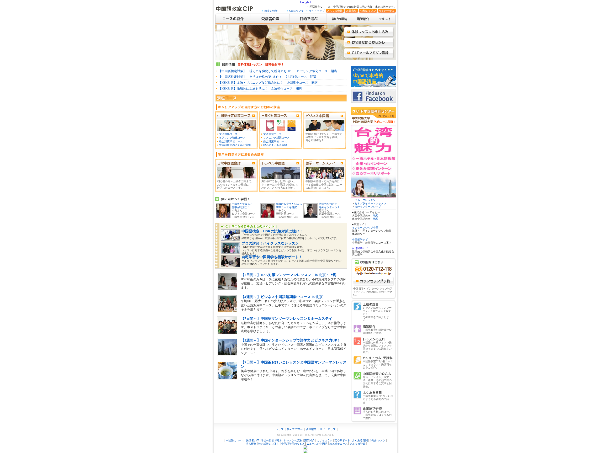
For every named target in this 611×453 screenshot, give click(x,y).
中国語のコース (235, 440)
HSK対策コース (338, 443)
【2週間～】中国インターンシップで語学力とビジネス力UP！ (291, 340)
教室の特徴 (271, 11)
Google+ (305, 2)
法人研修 (251, 443)
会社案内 (311, 429)
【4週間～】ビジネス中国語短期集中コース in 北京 (282, 297)
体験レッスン (377, 440)
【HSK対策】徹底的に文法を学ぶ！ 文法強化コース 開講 (260, 88)
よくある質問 (360, 440)
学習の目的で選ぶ (271, 440)
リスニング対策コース (276, 137)
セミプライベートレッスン (370, 203)
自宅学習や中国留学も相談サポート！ (272, 257)
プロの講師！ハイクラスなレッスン (270, 243)
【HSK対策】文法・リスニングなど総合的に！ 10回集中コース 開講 (268, 82)
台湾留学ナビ (360, 248)
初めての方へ (295, 429)
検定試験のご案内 (268, 443)
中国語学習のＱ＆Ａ (293, 443)
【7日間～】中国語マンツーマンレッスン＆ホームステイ (286, 318)
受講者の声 (252, 440)
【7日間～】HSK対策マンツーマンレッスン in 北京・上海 (289, 275)
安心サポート (342, 440)
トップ (279, 429)
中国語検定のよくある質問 (235, 145)
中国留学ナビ (360, 239)
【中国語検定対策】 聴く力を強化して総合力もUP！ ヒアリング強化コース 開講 (277, 71)
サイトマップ (317, 11)
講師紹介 (309, 440)
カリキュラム (324, 440)
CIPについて (296, 11)
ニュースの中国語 (316, 443)
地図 (375, 215)
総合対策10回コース (231, 141)
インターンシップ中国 (365, 227)
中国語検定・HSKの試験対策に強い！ (272, 231)
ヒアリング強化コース (232, 137)
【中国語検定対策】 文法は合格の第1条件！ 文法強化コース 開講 (267, 77)
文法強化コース (228, 134)
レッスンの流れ (293, 440)
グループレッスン (365, 200)
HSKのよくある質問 (275, 145)
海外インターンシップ (368, 206)
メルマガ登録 (357, 443)
